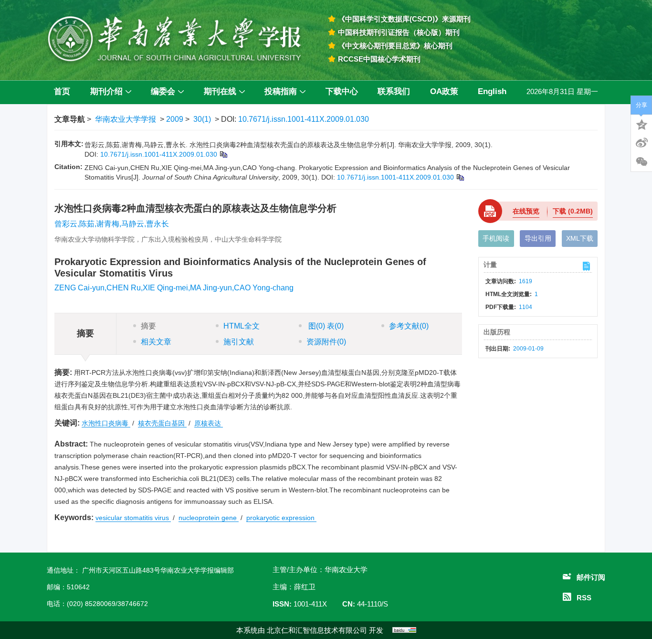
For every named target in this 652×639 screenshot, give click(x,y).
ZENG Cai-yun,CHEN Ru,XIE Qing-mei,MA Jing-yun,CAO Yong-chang (174, 288)
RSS (584, 598)
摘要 (148, 326)
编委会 (163, 91)
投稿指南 (280, 91)
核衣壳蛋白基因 (162, 423)
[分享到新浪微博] (641, 143)
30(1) (202, 119)
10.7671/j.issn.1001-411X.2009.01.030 (303, 119)
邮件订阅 (591, 577)
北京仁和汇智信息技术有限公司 (317, 630)
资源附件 (326, 342)
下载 (573, 211)
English (492, 91)
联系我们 (394, 91)
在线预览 (526, 211)
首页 (62, 91)
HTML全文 (241, 326)
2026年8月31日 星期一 (562, 91)
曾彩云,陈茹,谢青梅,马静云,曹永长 (111, 224)
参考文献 (409, 326)
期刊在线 (220, 91)
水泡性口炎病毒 (106, 423)
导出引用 (538, 238)
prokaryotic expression (281, 518)
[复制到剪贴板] (223, 154)
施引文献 (238, 342)
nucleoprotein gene (209, 518)
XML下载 (579, 238)
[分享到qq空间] (641, 124)
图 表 (325, 326)
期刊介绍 (106, 91)
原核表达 (208, 423)
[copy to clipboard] (460, 177)
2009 (174, 119)
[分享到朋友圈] (641, 162)
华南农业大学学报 (125, 119)
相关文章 (156, 342)
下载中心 (342, 91)
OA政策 (444, 91)
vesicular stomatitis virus (133, 518)
